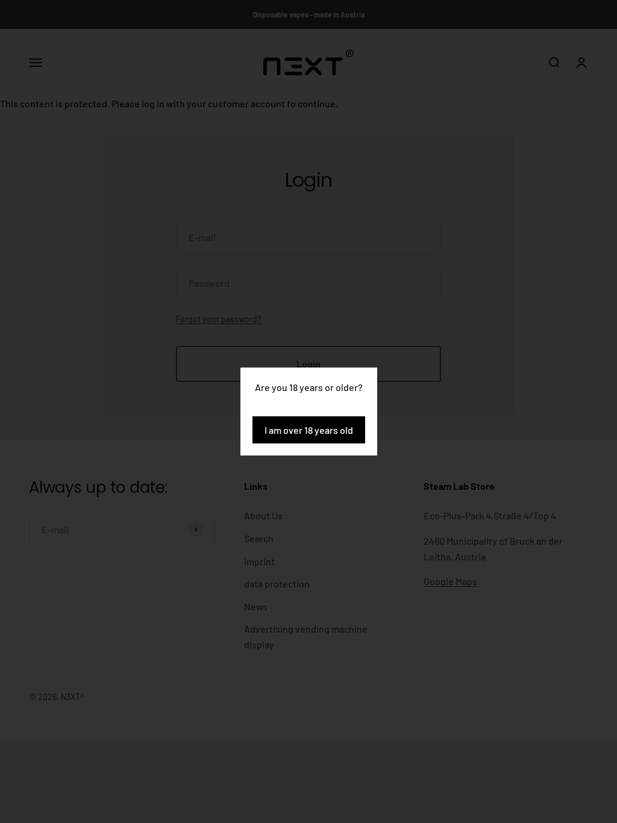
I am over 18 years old (309, 430)
